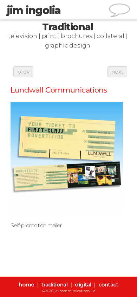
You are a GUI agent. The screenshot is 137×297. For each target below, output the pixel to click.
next (117, 71)
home (26, 284)
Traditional (67, 27)
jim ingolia (34, 10)
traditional (54, 284)
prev (23, 71)
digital (83, 284)
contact (108, 284)
